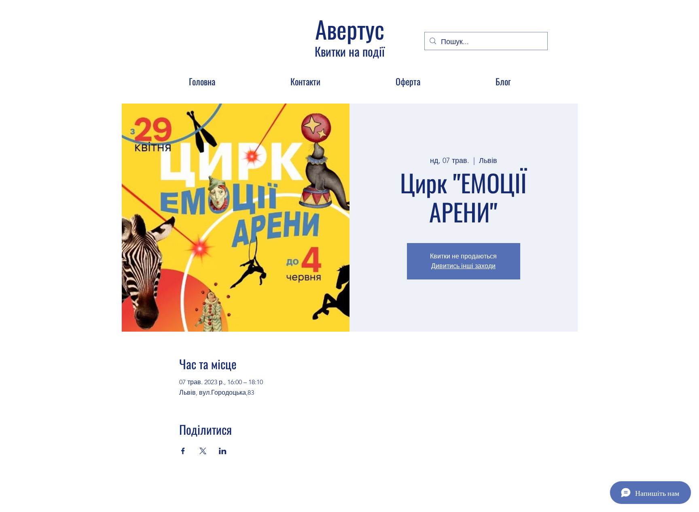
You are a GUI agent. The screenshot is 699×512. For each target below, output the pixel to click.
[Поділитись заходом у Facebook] (183, 451)
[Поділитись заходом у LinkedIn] (223, 451)
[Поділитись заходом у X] (203, 451)
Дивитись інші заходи (463, 266)
